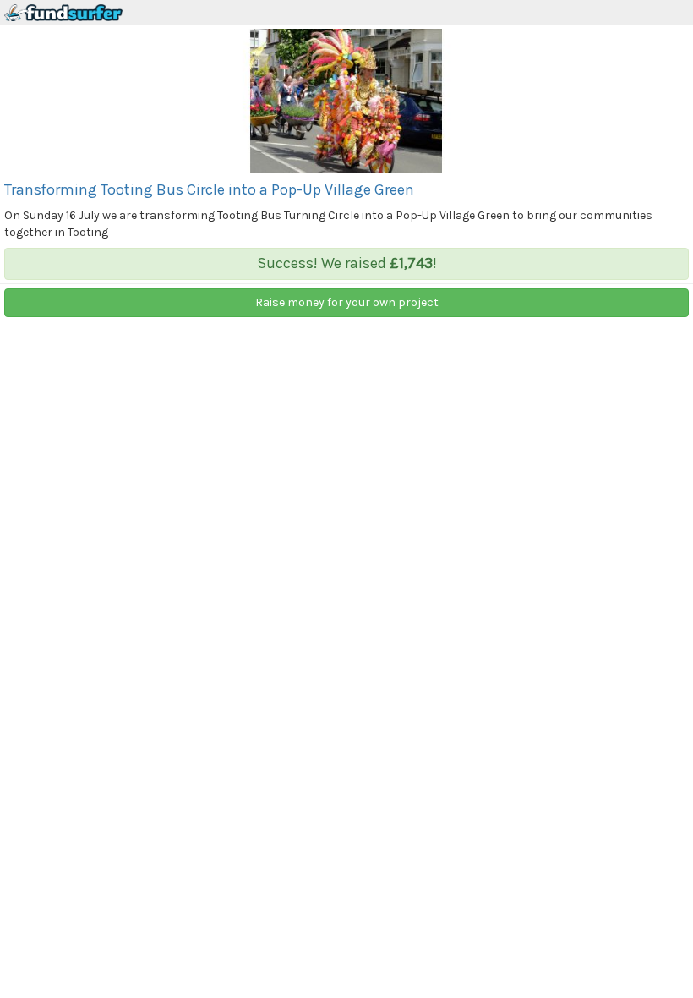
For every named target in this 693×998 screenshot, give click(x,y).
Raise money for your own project (347, 302)
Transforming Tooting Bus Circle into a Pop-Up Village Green (209, 189)
